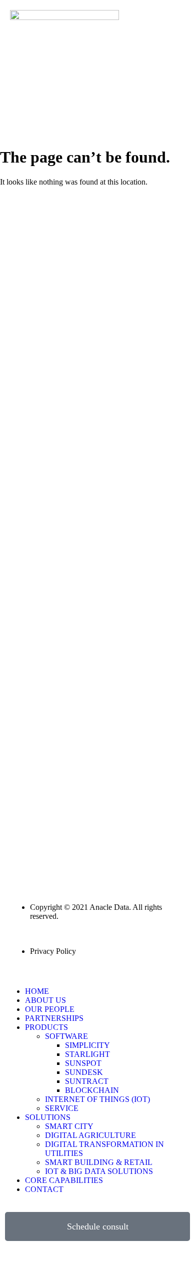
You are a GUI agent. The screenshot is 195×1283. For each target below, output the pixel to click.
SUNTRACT (86, 1081)
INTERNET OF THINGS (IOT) (97, 1099)
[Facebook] (44, 1263)
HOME (37, 991)
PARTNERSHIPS (54, 1018)
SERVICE (61, 1108)
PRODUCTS (46, 1027)
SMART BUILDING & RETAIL (98, 1162)
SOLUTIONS (47, 1117)
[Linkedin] (17, 1263)
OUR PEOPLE (49, 1009)
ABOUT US (45, 1000)
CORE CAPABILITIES (64, 1180)
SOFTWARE (66, 1036)
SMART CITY (69, 1126)
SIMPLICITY (87, 1045)
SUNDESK (84, 1072)
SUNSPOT (83, 1063)
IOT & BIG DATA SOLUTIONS (99, 1171)
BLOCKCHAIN (92, 1090)
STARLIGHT (87, 1054)
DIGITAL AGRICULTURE (90, 1135)
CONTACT (44, 1189)
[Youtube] (71, 1263)
